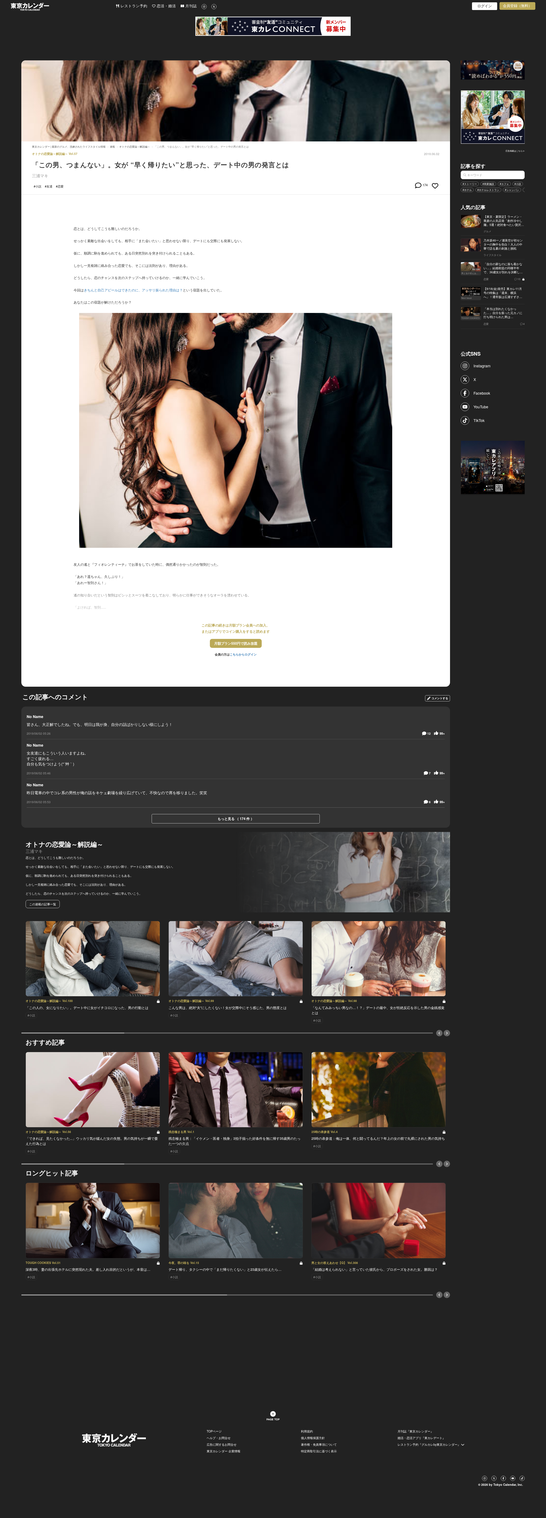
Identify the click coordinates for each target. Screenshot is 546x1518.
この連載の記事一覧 (42, 904)
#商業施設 (488, 184)
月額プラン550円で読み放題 (235, 643)
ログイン (484, 6)
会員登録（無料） (517, 6)
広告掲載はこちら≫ (515, 150)
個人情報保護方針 (313, 1437)
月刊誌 (190, 6)
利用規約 (307, 1431)
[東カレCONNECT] (273, 26)
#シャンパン (512, 190)
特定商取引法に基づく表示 (319, 1451)
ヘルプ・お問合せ (219, 1437)
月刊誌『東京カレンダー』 (415, 1431)
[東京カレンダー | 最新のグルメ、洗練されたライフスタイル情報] (63, 7)
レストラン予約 (133, 6)
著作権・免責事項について (319, 1444)
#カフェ (504, 184)
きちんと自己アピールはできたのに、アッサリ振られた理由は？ (133, 290)
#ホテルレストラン (488, 190)
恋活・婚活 (165, 6)
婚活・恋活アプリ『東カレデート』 (421, 1437)
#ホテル (467, 190)
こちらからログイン (243, 654)
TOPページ (214, 1431)
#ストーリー (470, 184)
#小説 (517, 184)
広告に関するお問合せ (222, 1444)
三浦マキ (40, 175)
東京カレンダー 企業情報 (223, 1451)
